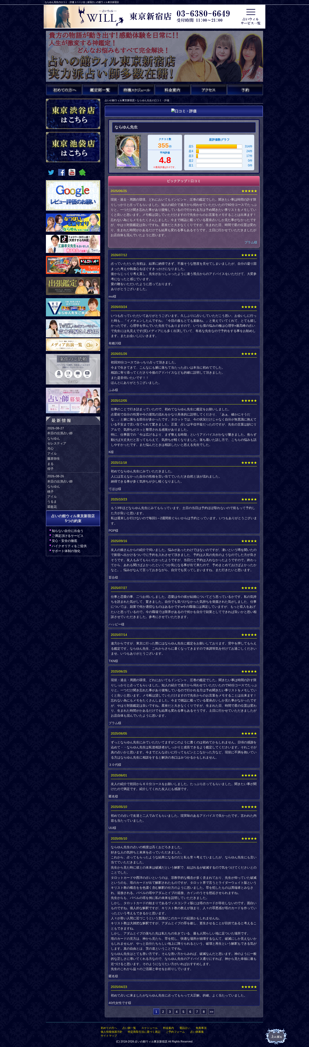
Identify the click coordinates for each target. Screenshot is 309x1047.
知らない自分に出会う (67, 531)
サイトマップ (109, 1035)
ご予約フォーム (175, 1031)
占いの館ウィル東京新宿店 (151, 1041)
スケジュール (149, 1028)
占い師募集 (197, 1031)
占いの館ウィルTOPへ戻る (276, 1036)
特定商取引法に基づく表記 (144, 1031)
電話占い (184, 1028)
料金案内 (168, 1028)
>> (211, 1011)
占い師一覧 (129, 1028)
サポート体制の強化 (66, 551)
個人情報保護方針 (111, 1031)
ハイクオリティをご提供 (69, 546)
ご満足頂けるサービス (67, 536)
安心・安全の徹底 (64, 541)
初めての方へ (109, 1028)
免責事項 (201, 1028)
